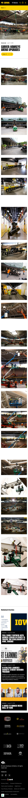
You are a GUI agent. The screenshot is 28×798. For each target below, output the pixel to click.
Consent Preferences (16, 783)
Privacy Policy (4, 783)
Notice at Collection (19, 789)
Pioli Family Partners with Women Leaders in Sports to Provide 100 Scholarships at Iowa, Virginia (13, 638)
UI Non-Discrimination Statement (10, 791)
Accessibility (14, 794)
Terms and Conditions (7, 786)
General (3, 43)
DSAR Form (18, 786)
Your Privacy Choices (7, 789)
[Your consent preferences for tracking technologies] (2, 795)
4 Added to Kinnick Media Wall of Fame (12, 706)
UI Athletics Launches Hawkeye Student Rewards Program (13, 669)
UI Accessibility (5, 794)
